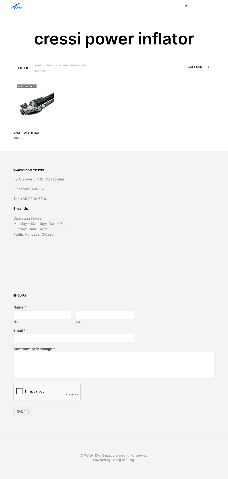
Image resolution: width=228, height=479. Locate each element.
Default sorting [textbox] (196, 67)
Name (19, 307)
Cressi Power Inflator (26, 132)
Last (79, 321)
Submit (23, 411)
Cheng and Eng (123, 460)
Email (19, 330)
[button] (183, 6)
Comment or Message (34, 349)
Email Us (20, 208)
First (16, 321)
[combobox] (189, 65)
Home (38, 65)
